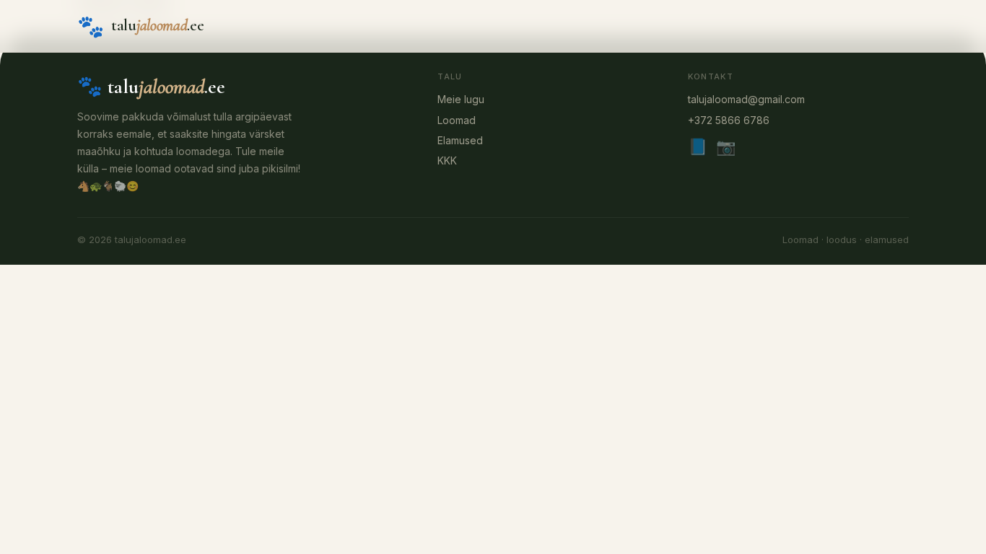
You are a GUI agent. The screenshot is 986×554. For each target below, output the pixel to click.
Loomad (456, 120)
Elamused (460, 140)
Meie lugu (460, 99)
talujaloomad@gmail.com (746, 99)
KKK (447, 160)
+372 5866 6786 (728, 120)
